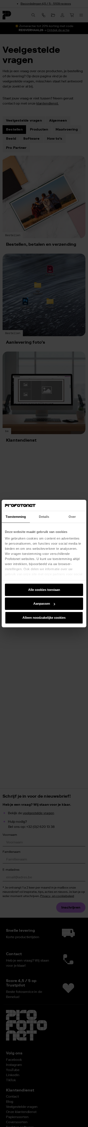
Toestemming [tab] (16, 516)
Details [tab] (44, 516)
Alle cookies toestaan (44, 589)
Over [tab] (72, 516)
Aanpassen (41, 604)
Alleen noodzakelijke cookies (44, 617)
